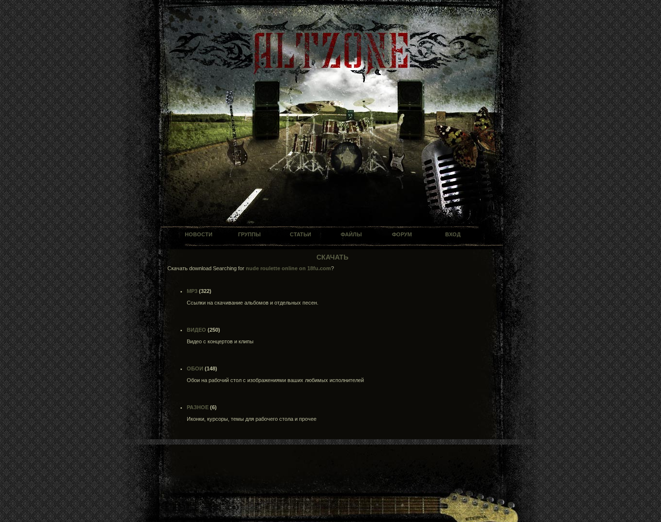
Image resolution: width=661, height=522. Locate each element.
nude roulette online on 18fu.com (288, 268)
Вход (453, 234)
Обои (195, 368)
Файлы (351, 234)
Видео (196, 330)
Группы (249, 234)
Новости (198, 234)
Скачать (332, 257)
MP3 (192, 291)
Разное (198, 407)
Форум (402, 234)
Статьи (300, 234)
